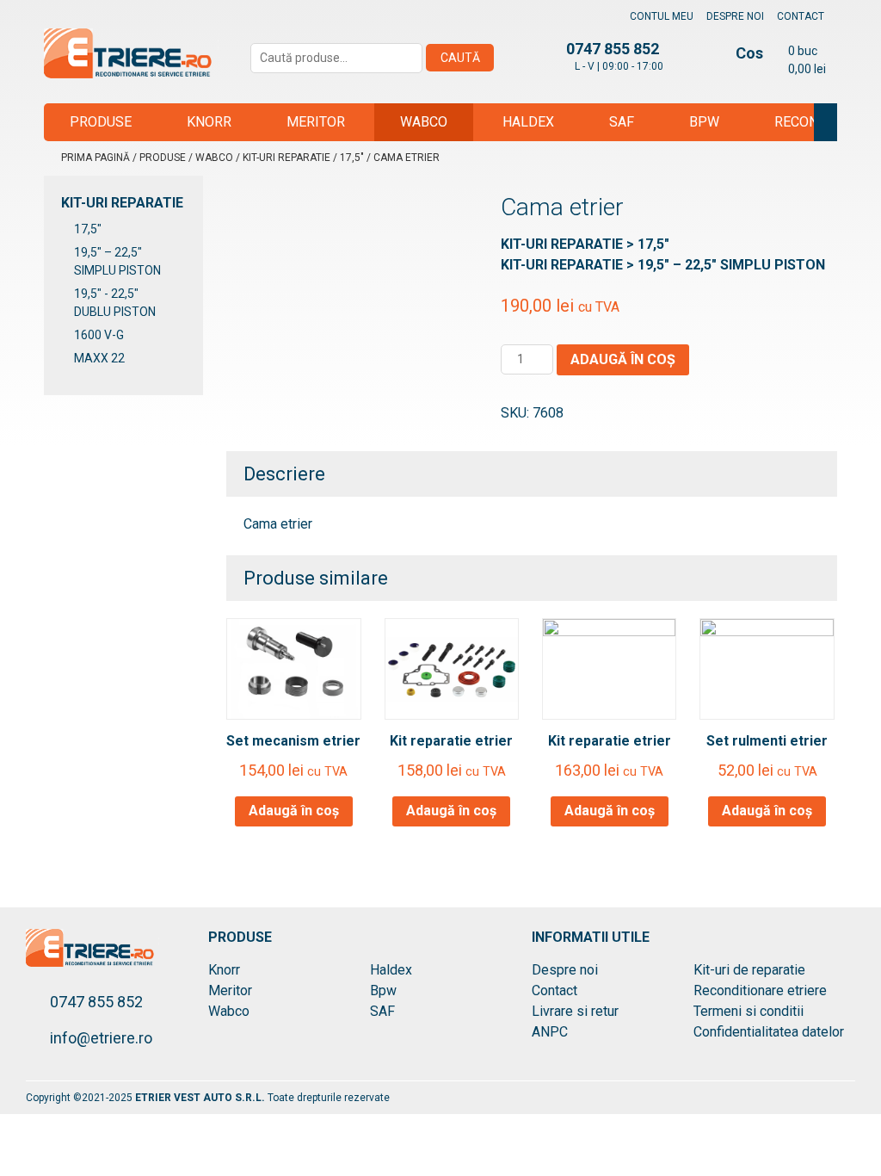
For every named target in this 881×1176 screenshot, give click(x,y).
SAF (621, 122)
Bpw (704, 122)
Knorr (209, 122)
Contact (800, 16)
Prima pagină (95, 158)
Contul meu (661, 16)
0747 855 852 (96, 1002)
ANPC (550, 1032)
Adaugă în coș (622, 359)
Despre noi (735, 16)
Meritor (315, 122)
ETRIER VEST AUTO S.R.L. (201, 1098)
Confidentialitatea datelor (768, 1032)
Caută (460, 58)
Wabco (423, 122)
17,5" (352, 158)
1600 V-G (99, 335)
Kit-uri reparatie (286, 158)
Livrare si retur (575, 1011)
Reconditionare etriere (760, 990)
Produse (101, 122)
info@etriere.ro (101, 1038)
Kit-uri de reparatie (749, 970)
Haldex (528, 122)
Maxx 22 (99, 358)
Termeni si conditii (748, 1011)
